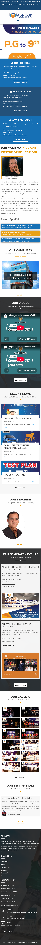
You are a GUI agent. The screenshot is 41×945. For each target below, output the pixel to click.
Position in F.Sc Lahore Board (17, 418)
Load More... (20, 380)
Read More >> (28, 225)
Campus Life (4, 873)
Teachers (4, 870)
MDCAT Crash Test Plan (15, 475)
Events (3, 876)
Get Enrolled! (20, 139)
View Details (8, 586)
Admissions (4, 861)
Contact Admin (5, 867)
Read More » (7, 457)
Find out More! (20, 82)
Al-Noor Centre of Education (16, 942)
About (3, 864)
